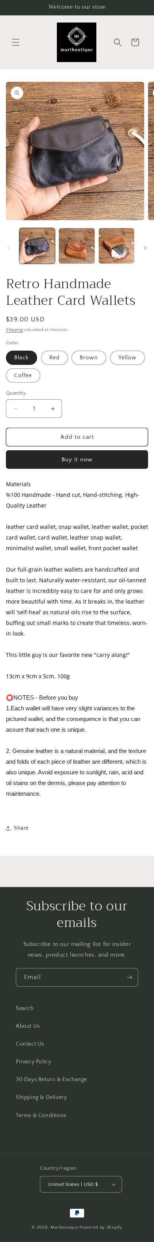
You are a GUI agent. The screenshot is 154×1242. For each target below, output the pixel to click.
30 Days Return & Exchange (51, 1079)
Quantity (16, 393)
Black (21, 358)
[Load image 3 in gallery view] (116, 246)
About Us (28, 1026)
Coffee (23, 375)
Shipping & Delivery (41, 1097)
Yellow (127, 358)
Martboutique (64, 1227)
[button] (15, 42)
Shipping (14, 330)
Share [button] (21, 828)
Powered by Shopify (100, 1227)
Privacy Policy (33, 1062)
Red (54, 358)
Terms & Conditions (41, 1115)
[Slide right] (145, 248)
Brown (89, 358)
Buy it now (77, 459)
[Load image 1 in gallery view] (37, 246)
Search (25, 1008)
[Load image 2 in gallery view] (76, 246)
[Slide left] (8, 248)
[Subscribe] (129, 977)
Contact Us (30, 1044)
